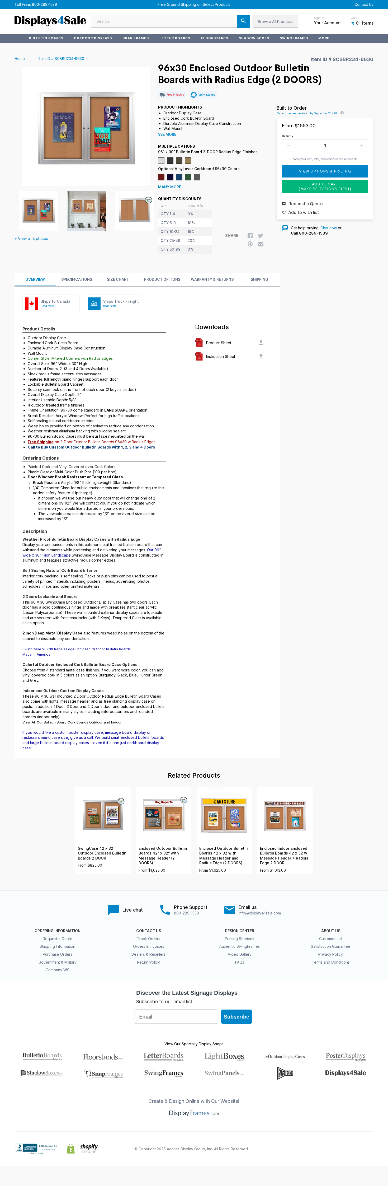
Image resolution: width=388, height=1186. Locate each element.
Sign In (319, 18)
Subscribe (236, 1017)
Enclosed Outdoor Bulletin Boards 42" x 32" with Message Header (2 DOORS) (163, 855)
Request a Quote (57, 938)
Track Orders (148, 938)
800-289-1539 (44, 4)
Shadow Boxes (254, 38)
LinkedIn (359, 1149)
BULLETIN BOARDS (46, 38)
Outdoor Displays (93, 38)
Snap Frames (135, 38)
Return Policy (148, 962)
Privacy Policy (330, 954)
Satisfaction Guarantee (330, 946)
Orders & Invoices (148, 946)
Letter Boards (174, 38)
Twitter (335, 1149)
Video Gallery (240, 954)
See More (167, 134)
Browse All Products (275, 21)
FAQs (239, 962)
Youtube (370, 1149)
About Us (330, 931)
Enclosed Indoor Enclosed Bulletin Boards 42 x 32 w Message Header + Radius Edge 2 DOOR (284, 855)
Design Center (239, 931)
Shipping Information (57, 946)
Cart (354, 18)
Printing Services (239, 938)
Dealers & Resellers (148, 954)
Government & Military (58, 962)
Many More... (171, 187)
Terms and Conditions (331, 962)
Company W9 (57, 970)
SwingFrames (294, 38)
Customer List (330, 938)
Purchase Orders (57, 954)
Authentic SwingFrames (239, 946)
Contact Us (363, 4)
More (323, 38)
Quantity (287, 136)
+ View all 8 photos (31, 238)
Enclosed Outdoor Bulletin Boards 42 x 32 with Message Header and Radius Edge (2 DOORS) (223, 855)
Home (20, 58)
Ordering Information (58, 931)
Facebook (324, 1149)
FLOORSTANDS (215, 38)
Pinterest (347, 1149)
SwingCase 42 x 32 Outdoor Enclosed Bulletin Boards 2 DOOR (102, 853)
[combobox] (170, 21)
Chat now (328, 228)
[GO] (243, 21)
